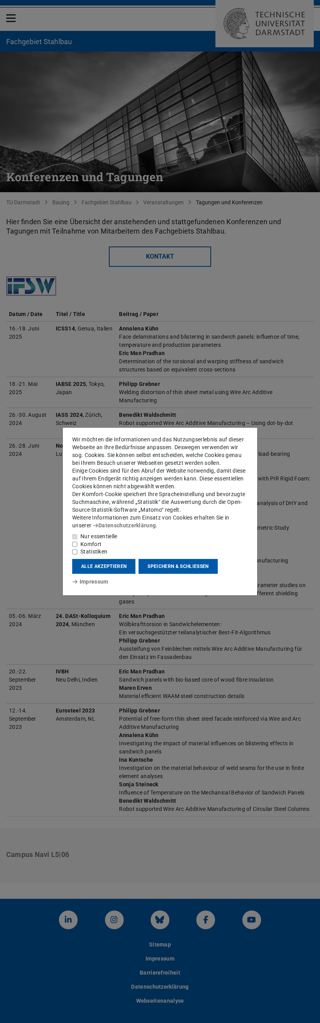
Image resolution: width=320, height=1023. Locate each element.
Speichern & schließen (178, 566)
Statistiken (93, 551)
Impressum (94, 581)
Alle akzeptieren (103, 566)
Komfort (90, 544)
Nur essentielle (98, 536)
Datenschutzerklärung (127, 525)
